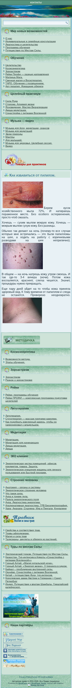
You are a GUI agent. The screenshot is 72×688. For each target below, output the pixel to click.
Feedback (48, 677)
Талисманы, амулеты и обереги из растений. (31, 539)
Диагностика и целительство (21, 44)
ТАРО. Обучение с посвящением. (24, 83)
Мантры (10, 137)
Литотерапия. (13, 415)
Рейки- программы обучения (21, 394)
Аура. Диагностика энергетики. (23, 502)
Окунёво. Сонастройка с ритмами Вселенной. (31, 572)
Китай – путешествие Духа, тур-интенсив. (29, 575)
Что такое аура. (14, 493)
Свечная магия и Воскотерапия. (23, 80)
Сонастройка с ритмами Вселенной (25, 113)
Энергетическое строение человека (25, 490)
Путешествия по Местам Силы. (23, 50)
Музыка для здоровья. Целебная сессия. (28, 143)
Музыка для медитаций (18, 131)
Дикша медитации (16, 110)
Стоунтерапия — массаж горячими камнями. (31, 418)
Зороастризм (12, 71)
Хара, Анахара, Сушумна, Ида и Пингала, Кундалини (36, 508)
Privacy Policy (25, 677)
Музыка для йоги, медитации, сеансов (27, 128)
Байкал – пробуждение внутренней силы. (29, 569)
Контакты (36, 2)
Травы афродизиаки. (17, 533)
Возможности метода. (17, 359)
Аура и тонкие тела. (16, 496)
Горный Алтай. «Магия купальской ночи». (29, 563)
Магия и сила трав (16, 536)
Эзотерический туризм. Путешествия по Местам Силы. (36, 554)
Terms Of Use (38, 677)
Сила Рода (11, 101)
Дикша (9, 448)
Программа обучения (17, 47)
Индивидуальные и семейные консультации (30, 41)
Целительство (13, 65)
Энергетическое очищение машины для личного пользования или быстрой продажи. (33, 471)
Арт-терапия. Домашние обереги (24, 86)
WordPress (22, 683)
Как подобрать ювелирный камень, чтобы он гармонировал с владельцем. (31, 423)
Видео (9, 146)
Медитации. (12, 439)
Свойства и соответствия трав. (22, 530)
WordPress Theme (38, 683)
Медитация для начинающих (22, 442)
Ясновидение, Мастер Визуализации (26, 107)
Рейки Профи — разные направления (27, 74)
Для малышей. (13, 140)
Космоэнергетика (15, 68)
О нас (8, 38)
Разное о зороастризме (18, 380)
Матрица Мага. (14, 77)
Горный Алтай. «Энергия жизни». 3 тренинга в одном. (36, 566)
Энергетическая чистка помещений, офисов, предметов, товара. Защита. (31, 465)
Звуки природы (14, 134)
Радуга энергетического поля (22, 499)
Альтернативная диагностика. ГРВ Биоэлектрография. (36, 505)
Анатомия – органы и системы (22, 487)
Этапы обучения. (15, 362)
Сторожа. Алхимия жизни (19, 104)
